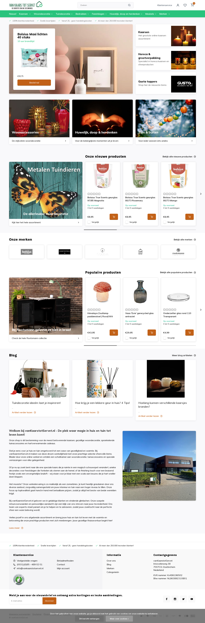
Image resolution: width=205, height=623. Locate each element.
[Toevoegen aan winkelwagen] (114, 217)
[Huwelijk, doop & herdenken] (102, 122)
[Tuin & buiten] (165, 122)
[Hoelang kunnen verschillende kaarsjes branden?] (166, 379)
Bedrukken (81, 13)
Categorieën (113, 572)
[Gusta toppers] (166, 83)
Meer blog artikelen (182, 355)
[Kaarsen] (166, 35)
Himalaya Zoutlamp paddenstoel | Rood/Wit (100, 315)
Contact (61, 564)
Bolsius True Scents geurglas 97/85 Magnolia (102, 199)
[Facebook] (166, 599)
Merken (163, 13)
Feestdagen (98, 13)
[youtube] (191, 599)
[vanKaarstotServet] (26, 5)
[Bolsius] (26, 252)
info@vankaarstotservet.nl (30, 568)
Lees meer (14, 527)
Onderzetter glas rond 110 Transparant (177, 315)
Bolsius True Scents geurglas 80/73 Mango (178, 199)
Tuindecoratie (63, 13)
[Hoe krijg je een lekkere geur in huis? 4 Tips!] (102, 379)
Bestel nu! (34, 82)
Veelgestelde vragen (27, 560)
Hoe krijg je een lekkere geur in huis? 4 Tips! (102, 403)
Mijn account (63, 568)
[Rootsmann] (178, 252)
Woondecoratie (42, 13)
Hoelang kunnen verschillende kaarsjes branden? (162, 404)
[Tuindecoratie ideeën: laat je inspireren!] (39, 379)
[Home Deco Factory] (140, 252)
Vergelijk (95, 222)
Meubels (149, 13)
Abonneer (49, 601)
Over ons (111, 560)
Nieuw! (12, 13)
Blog (109, 564)
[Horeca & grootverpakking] (166, 59)
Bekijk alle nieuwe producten (177, 156)
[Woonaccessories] (39, 122)
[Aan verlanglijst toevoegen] (116, 166)
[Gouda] (102, 252)
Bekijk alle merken (183, 239)
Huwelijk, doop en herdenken (125, 13)
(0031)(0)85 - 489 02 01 (29, 564)
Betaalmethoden (65, 560)
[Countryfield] (64, 252)
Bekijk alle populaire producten (176, 272)
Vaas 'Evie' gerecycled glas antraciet (139, 315)
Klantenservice (164, 5)
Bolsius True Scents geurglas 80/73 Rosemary (140, 199)
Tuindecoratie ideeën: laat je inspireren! (36, 403)
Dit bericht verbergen (89, 618)
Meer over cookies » (119, 618)
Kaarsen (23, 13)
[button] (200, 193)
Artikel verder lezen (22, 412)
